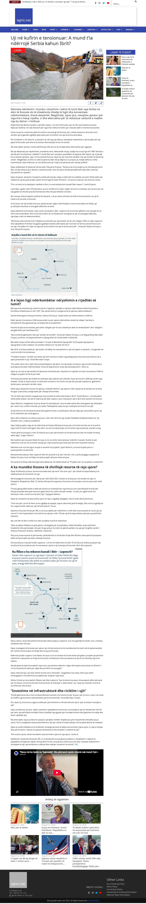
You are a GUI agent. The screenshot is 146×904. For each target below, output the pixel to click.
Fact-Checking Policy (115, 884)
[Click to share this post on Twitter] (95, 103)
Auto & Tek (106, 29)
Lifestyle (91, 29)
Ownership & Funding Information (122, 892)
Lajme (24, 29)
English (129, 29)
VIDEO (35, 29)
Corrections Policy (114, 889)
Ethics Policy (112, 886)
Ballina (14, 29)
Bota (44, 29)
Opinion (64, 29)
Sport (52, 29)
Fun (118, 29)
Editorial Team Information (118, 895)
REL (76, 744)
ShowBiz (78, 29)
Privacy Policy (93, 900)
